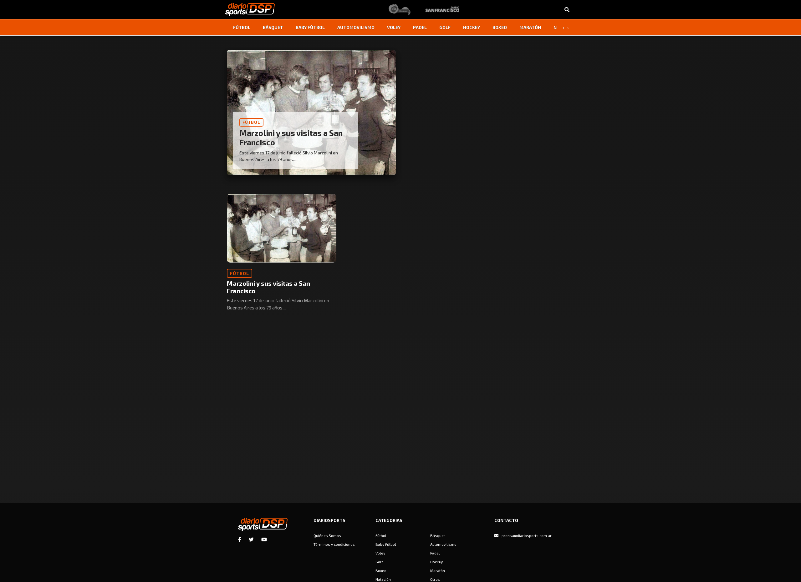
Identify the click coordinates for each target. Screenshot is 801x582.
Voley (393, 27)
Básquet (273, 27)
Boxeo (499, 27)
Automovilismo (356, 27)
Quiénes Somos (327, 535)
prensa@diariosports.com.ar (527, 535)
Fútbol (241, 27)
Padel (420, 27)
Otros (435, 579)
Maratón (530, 27)
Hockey (471, 27)
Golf (445, 27)
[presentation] (563, 27)
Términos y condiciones (334, 544)
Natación (383, 579)
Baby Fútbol (310, 27)
